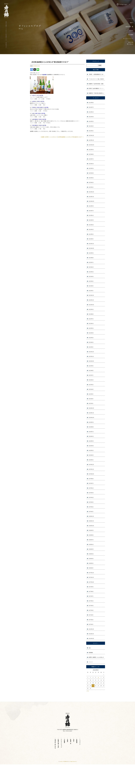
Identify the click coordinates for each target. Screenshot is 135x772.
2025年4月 (91, 173)
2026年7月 (91, 107)
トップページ (129, 18)
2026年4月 (91, 116)
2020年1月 (91, 460)
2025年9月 (91, 149)
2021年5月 (91, 384)
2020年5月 (91, 441)
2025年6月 (91, 163)
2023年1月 (91, 290)
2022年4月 (91, 333)
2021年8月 (91, 370)
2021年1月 (91, 403)
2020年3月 (91, 450)
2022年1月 (91, 347)
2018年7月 (91, 539)
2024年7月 (91, 210)
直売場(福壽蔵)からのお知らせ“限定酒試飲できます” (70, 137)
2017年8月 (91, 591)
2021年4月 (91, 389)
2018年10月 (91, 525)
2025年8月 (91, 154)
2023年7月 (91, 262)
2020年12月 (91, 408)
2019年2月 (91, 507)
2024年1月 (91, 239)
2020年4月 (91, 445)
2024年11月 (91, 196)
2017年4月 (91, 610)
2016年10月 (91, 638)
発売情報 (91, 652)
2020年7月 (91, 431)
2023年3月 (91, 281)
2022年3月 (91, 337)
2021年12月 (91, 351)
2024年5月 (91, 220)
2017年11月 (91, 577)
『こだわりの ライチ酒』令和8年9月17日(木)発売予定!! (97, 79)
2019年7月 (91, 483)
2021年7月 (91, 375)
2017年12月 (91, 572)
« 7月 (87, 691)
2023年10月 (91, 248)
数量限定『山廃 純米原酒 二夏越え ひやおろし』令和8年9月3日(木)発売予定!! (97, 83)
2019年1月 (91, 511)
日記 (90, 648)
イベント (91, 662)
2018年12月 (91, 516)
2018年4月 (91, 554)
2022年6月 (91, 323)
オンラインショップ (129, 39)
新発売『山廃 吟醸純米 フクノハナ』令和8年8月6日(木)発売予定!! (97, 88)
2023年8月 (91, 257)
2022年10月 (91, 304)
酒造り (129, 22)
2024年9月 (91, 206)
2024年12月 (91, 192)
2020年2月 (91, 455)
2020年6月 (91, 436)
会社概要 (129, 35)
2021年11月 (91, 356)
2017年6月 (91, 601)
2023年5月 (91, 272)
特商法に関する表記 (58, 743)
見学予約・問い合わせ (129, 43)
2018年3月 (91, 558)
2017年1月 (91, 624)
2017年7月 (91, 596)
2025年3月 (91, 177)
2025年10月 (91, 145)
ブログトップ (95, 61)
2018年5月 (91, 549)
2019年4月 (91, 497)
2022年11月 (91, 300)
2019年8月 (91, 478)
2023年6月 (91, 267)
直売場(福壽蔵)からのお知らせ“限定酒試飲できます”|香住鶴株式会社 (6, 34)
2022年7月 (91, 319)
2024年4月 (91, 224)
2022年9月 (91, 309)
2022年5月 (91, 328)
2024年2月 (91, 234)
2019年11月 (91, 469)
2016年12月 (91, 629)
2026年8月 (91, 102)
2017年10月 (91, 582)
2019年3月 (91, 502)
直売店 (129, 31)
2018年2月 (91, 563)
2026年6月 (91, 112)
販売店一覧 (129, 27)
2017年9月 (91, 586)
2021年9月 (91, 366)
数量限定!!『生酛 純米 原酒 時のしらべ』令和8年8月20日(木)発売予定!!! (97, 93)
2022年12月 (91, 295)
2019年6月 (91, 488)
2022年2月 (91, 342)
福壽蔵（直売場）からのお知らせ (48, 137)
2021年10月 (91, 361)
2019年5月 (91, 492)
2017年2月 (91, 619)
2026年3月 (91, 121)
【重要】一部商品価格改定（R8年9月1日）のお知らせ (97, 74)
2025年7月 (91, 159)
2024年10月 (91, 201)
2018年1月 (91, 568)
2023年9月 (91, 253)
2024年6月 (91, 215)
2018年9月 (91, 530)
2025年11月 (91, 140)
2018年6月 (91, 544)
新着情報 (76, 741)
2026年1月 (91, 130)
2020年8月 (91, 427)
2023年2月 (91, 286)
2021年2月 (91, 398)
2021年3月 (91, 394)
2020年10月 (91, 417)
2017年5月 (91, 605)
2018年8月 (91, 535)
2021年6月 (91, 380)
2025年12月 (91, 135)
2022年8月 (91, 314)
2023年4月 (91, 276)
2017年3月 (91, 615)
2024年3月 (91, 229)
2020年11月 (91, 413)
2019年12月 (91, 464)
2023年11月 (91, 243)
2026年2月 (91, 126)
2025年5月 (91, 168)
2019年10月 (91, 474)
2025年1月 (91, 187)
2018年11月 (91, 521)
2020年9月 (91, 422)
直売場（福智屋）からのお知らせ (96, 657)
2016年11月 (91, 633)
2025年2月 (91, 182)
